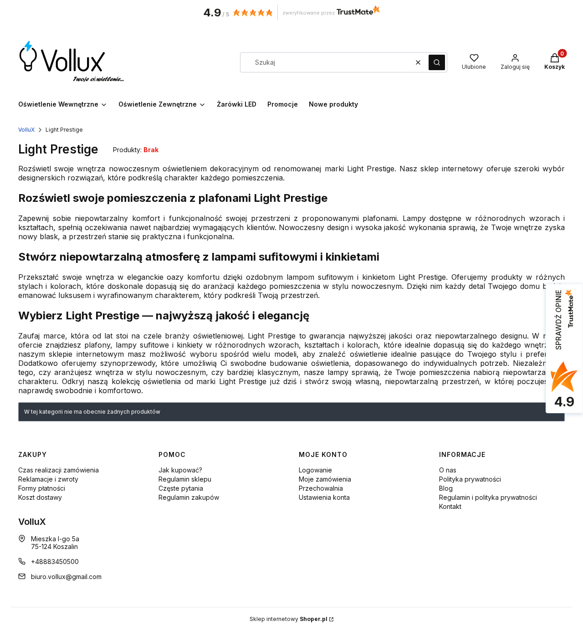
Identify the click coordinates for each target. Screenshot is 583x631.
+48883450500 (55, 561)
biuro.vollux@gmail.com (66, 576)
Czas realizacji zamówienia (58, 470)
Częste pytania (181, 488)
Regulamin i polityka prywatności (488, 497)
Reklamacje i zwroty (48, 479)
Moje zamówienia (325, 479)
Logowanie (315, 470)
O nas (447, 470)
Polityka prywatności (470, 479)
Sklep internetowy (288, 619)
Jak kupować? (180, 470)
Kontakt (450, 506)
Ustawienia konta (324, 497)
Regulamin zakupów (189, 497)
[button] (437, 62)
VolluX (26, 129)
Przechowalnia (321, 488)
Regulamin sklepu (185, 479)
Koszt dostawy (40, 497)
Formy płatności (41, 488)
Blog (446, 488)
